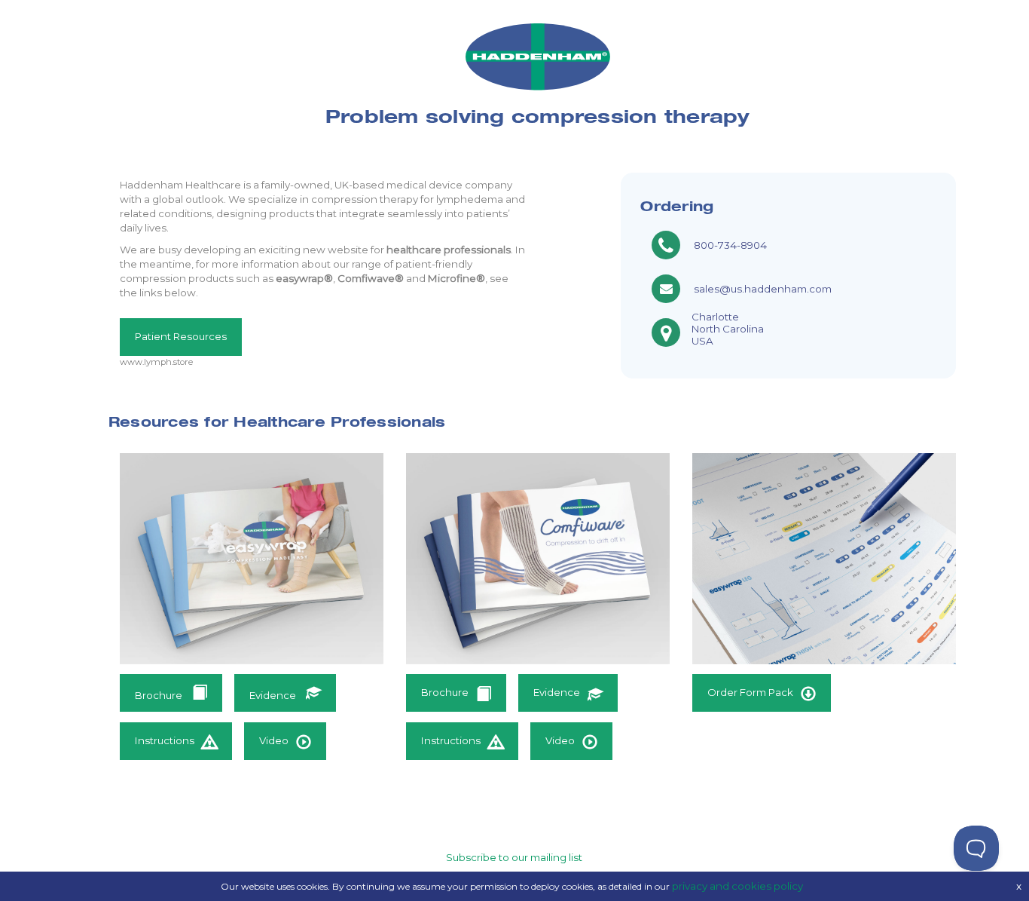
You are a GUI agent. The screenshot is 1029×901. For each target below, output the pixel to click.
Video (274, 740)
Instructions (164, 740)
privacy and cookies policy (737, 886)
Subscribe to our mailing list (514, 857)
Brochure (160, 695)
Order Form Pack (750, 692)
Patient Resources (181, 336)
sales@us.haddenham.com (763, 289)
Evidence (273, 695)
